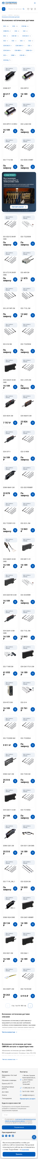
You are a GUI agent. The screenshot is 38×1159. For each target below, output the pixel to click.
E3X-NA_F (7, 60)
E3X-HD (23, 55)
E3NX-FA (7, 31)
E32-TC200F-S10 (9, 523)
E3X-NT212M (8, 702)
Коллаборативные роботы (8, 1087)
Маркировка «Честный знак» (9, 1076)
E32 (6, 26)
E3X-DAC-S (7, 45)
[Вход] (35, 9)
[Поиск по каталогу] (16, 9)
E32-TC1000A (25, 810)
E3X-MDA (18, 50)
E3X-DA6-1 (24, 953)
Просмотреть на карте (27, 1099)
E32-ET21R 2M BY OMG (9, 274)
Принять (19, 1154)
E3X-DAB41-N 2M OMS (9, 560)
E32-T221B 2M (26, 989)
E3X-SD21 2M (8, 953)
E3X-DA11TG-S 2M (27, 667)
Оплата (4, 1095)
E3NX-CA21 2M (8, 774)
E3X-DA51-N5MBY (27, 917)
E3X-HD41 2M (8, 416)
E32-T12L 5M (25, 631)
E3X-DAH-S (20, 45)
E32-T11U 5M (8, 160)
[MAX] (13, 1136)
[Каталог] (3, 9)
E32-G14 (24, 702)
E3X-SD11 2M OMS (27, 846)
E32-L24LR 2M (26, 124)
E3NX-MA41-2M (8, 487)
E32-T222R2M (26, 237)
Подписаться (19, 1127)
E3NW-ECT (7, 88)
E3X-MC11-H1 (26, 559)
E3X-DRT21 (25, 88)
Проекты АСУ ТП (7, 1083)
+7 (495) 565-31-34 (28, 1088)
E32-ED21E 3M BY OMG (9, 238)
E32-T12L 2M (25, 308)
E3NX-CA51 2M (8, 846)
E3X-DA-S (27, 36)
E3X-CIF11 (7, 452)
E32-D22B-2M (25, 881)
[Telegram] (10, 1136)
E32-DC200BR (25, 595)
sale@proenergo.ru (28, 1095)
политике (25, 1149)
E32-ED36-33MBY (27, 160)
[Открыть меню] (35, 3)
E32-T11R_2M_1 (9, 881)
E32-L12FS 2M (26, 380)
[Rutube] (3, 1136)
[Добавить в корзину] (15, 95)
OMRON (10, 15)
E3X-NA (25, 26)
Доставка (5, 1092)
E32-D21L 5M (25, 523)
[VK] (6, 1136)
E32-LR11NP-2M (9, 308)
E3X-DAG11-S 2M (9, 810)
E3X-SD (15, 36)
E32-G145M (25, 452)
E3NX (13, 55)
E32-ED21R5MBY (27, 487)
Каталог (4, 15)
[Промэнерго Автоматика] (9, 3)
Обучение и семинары (9, 1080)
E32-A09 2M (25, 272)
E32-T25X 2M (25, 774)
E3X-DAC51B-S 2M (9, 595)
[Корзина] (32, 9)
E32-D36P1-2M (8, 989)
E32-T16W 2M (8, 667)
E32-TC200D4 (25, 738)
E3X (15, 26)
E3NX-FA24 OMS (9, 917)
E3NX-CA (29, 50)
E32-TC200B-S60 (9, 738)
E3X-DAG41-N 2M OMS (9, 381)
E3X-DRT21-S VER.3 (10, 124)
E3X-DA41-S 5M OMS (8, 632)
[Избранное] (28, 9)
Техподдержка (7, 1098)
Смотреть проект (18, 207)
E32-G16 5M (7, 344)
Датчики (16, 15)
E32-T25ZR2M (26, 344)
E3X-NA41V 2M (26, 416)
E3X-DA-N (7, 50)
